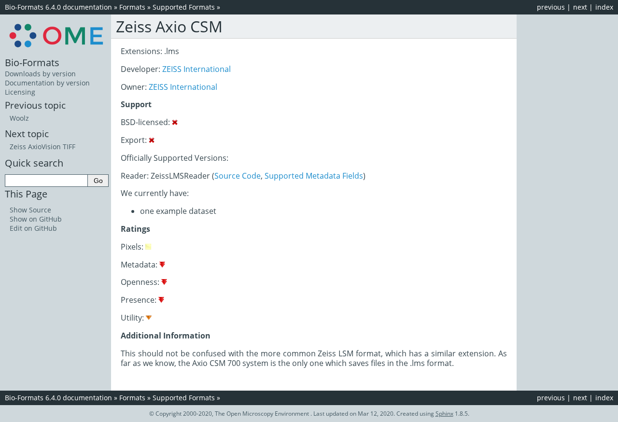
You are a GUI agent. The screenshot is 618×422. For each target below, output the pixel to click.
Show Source (30, 209)
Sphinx (444, 413)
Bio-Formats (32, 62)
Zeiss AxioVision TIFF (42, 146)
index (604, 7)
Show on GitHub (36, 219)
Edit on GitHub (33, 228)
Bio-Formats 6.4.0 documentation (58, 7)
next (580, 7)
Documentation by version (47, 82)
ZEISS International (196, 69)
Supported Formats (184, 7)
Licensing (20, 92)
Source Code (237, 175)
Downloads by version (40, 73)
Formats (132, 7)
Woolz (19, 118)
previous (551, 7)
